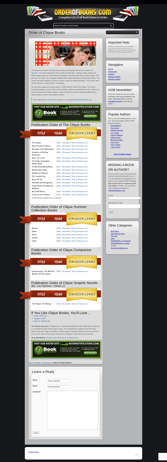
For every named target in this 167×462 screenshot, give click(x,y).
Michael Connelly (117, 140)
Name (35, 380)
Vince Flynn (115, 142)
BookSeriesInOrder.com (119, 248)
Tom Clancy (115, 128)
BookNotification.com (84, 100)
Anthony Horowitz (117, 130)
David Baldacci (116, 126)
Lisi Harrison (52, 100)
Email (35, 386)
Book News (115, 231)
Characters (46, 363)
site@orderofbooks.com (116, 190)
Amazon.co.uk (62, 338)
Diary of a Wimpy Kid (42, 321)
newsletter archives (115, 101)
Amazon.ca (74, 338)
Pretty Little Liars (40, 316)
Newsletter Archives (118, 234)
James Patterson (117, 135)
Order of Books (34, 363)
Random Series (114, 77)
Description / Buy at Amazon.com (75, 143)
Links (113, 238)
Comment (37, 392)
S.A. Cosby (115, 133)
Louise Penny (115, 147)
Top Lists (114, 236)
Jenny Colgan (115, 145)
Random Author (114, 79)
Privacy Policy (33, 452)
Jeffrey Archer (116, 138)
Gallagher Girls (39, 318)
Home (110, 69)
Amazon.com (51, 338)
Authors (111, 74)
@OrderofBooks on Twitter (120, 243)
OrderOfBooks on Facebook (121, 241)
